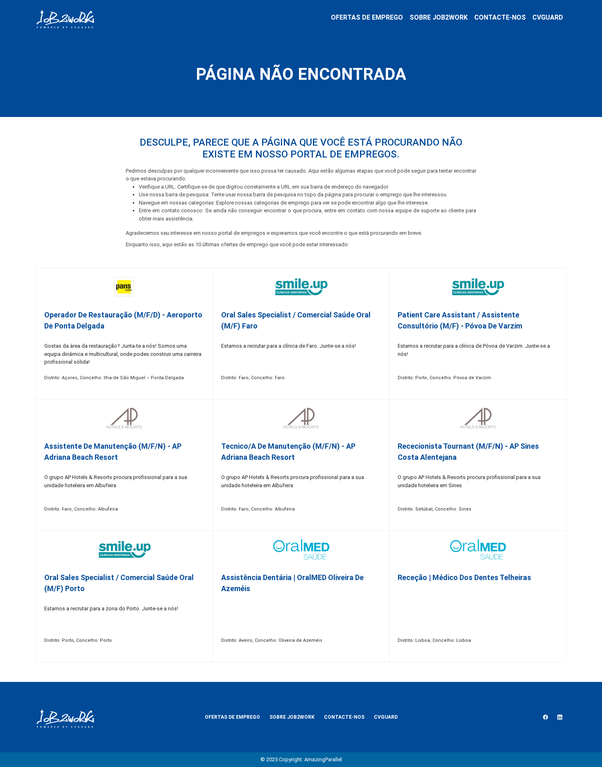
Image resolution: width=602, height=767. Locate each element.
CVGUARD (547, 17)
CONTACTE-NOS (500, 17)
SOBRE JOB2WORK (439, 17)
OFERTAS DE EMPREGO (367, 17)
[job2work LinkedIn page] (559, 717)
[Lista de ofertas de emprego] (65, 17)
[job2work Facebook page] (545, 717)
